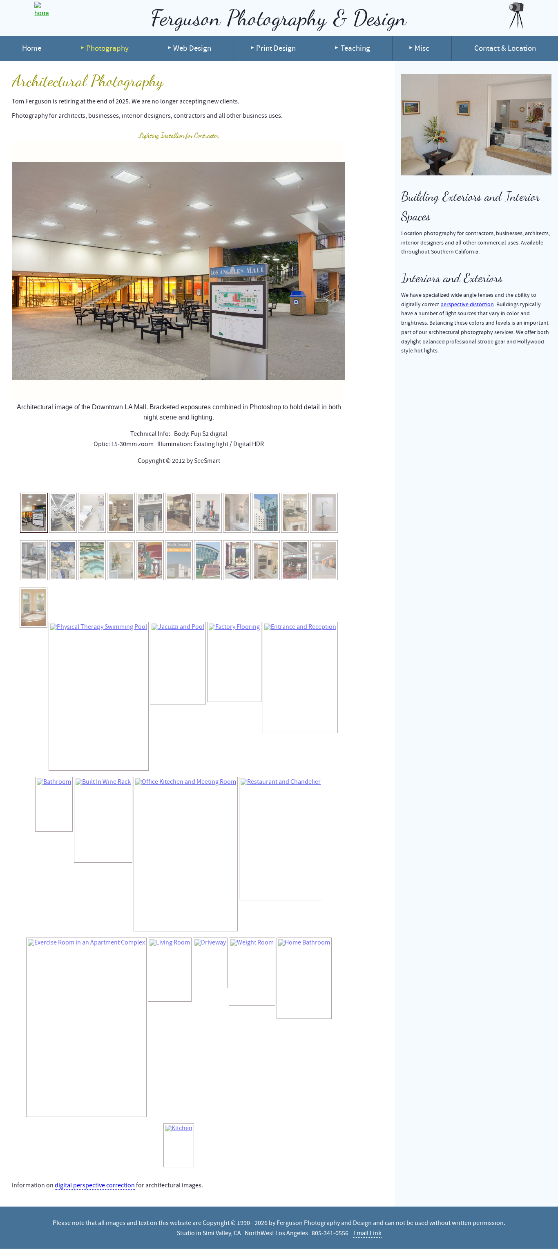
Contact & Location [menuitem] (505, 48)
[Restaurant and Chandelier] (280, 838)
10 (123, 480)
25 (221, 480)
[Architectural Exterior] (208, 560)
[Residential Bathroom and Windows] (33, 608)
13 (143, 480)
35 (286, 480)
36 (293, 480)
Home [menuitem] (31, 48)
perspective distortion (467, 304)
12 (136, 480)
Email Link (367, 1233)
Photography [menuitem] (107, 48)
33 (273, 480)
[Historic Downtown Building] (150, 513)
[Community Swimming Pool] (266, 513)
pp (58, 480)
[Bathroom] (237, 513)
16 (162, 480)
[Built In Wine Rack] (103, 820)
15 (156, 480)
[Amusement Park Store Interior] (63, 560)
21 (195, 480)
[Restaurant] (150, 560)
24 (215, 480)
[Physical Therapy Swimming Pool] (99, 696)
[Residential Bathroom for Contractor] (121, 513)
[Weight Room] (252, 972)
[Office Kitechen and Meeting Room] (186, 854)
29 (247, 480)
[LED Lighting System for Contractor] (324, 560)
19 (182, 480)
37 (300, 480)
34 (280, 480)
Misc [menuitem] (422, 48)
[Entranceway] (121, 560)
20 (188, 480)
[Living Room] (170, 970)
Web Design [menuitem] (192, 48)
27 (234, 480)
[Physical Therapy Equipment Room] (208, 513)
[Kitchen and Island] (295, 513)
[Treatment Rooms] (324, 513)
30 (254, 480)
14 (149, 480)
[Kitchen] (179, 513)
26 (228, 480)
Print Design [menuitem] (276, 48)
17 (169, 480)
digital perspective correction (95, 1185)
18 (175, 480)
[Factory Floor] (63, 513)
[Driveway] (210, 963)
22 (202, 480)
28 (241, 480)
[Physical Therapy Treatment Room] (92, 513)
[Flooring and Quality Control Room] (34, 560)
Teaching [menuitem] (355, 48)
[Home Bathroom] (304, 978)
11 (130, 480)
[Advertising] (179, 560)
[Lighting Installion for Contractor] (34, 513)
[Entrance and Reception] (300, 677)
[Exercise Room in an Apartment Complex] (86, 1027)
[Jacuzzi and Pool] (178, 663)
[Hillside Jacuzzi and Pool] (92, 560)
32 (267, 480)
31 (260, 480)
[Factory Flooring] (234, 662)
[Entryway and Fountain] (237, 560)
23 (208, 480)
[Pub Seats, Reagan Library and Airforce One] (295, 560)
